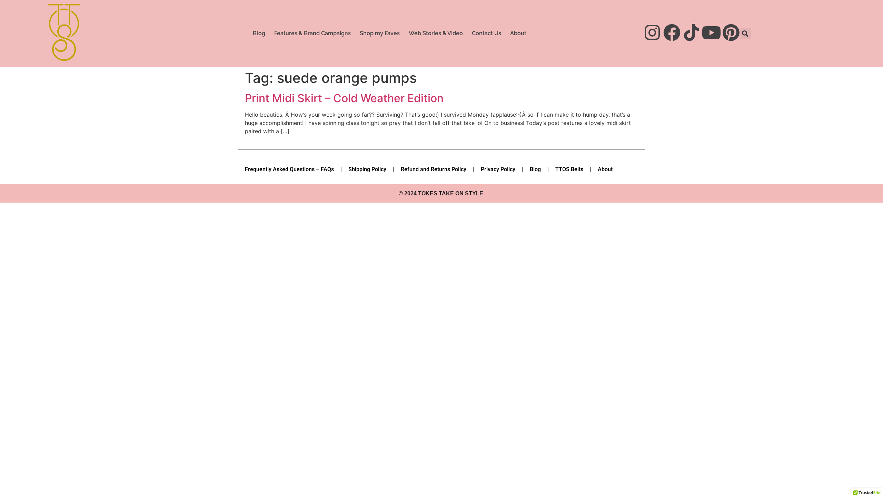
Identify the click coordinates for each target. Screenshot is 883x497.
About (518, 33)
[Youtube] (711, 32)
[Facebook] (672, 32)
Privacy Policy (498, 169)
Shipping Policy (367, 169)
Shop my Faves (380, 33)
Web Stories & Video (436, 33)
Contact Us (486, 33)
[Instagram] (652, 32)
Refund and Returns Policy (433, 169)
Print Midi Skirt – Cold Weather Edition (344, 98)
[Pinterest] (731, 32)
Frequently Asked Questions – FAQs (289, 169)
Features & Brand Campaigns (312, 33)
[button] (745, 33)
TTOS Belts (569, 169)
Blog (259, 33)
